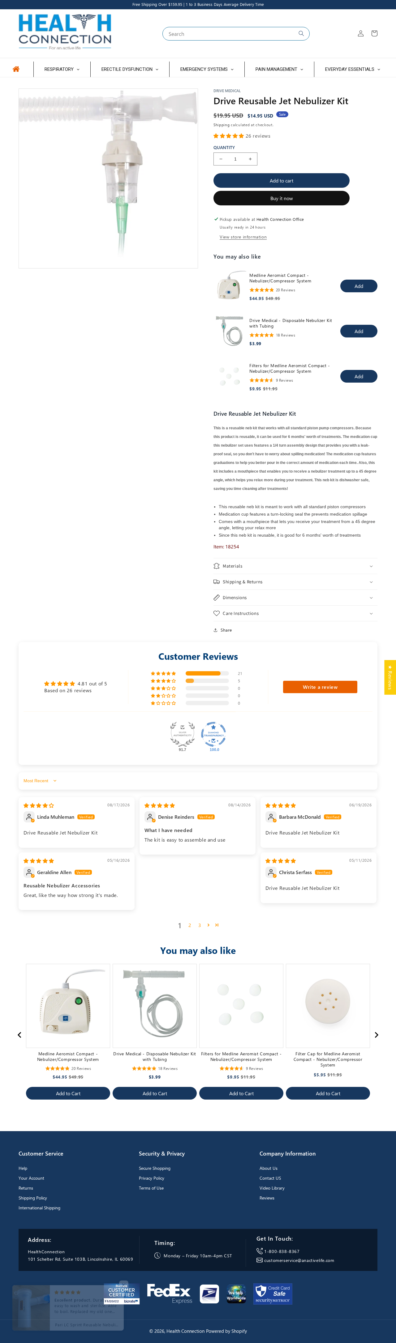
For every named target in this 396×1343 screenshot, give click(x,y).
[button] (229, 135)
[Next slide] (376, 1035)
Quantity (224, 147)
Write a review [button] (320, 687)
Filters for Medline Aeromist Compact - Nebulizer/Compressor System (289, 368)
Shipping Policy (33, 1198)
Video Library (272, 1188)
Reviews (267, 1198)
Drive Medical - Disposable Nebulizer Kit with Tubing (290, 323)
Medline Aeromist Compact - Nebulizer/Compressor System (280, 278)
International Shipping (39, 1208)
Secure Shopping (154, 1168)
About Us (269, 1168)
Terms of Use (151, 1188)
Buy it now (281, 198)
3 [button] (199, 925)
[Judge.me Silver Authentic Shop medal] (182, 734)
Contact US (270, 1178)
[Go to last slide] (20, 1035)
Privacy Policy (151, 1178)
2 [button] (190, 925)
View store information (243, 237)
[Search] (301, 33)
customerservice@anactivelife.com (299, 1260)
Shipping (221, 124)
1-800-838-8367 (281, 1251)
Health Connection (185, 1331)
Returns (26, 1188)
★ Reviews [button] (390, 677)
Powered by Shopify (226, 1331)
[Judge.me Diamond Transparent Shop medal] (213, 734)
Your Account (31, 1178)
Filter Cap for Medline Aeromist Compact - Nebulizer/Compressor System (328, 1059)
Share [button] (226, 630)
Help (23, 1168)
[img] (39, 805)
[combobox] (236, 34)
